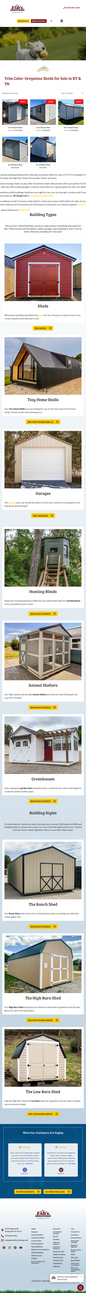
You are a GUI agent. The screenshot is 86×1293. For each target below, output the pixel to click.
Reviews (56, 1239)
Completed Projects (57, 1232)
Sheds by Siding (59, 1254)
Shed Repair (75, 1260)
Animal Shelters (37, 1235)
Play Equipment (37, 1244)
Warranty (74, 1257)
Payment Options (74, 1246)
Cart (72, 1229)
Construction (36, 1241)
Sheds (33, 1229)
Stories (55, 1236)
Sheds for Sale (36, 1256)
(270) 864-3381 (73, 8)
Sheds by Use (58, 1260)
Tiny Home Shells (37, 1238)
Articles (34, 1258)
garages (12, 502)
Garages (34, 1232)
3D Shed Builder (37, 1253)
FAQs (73, 1254)
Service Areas (76, 1238)
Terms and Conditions (75, 1264)
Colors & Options (56, 1243)
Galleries (56, 1266)
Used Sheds (57, 1263)
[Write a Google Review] (20, 1148)
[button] (62, 21)
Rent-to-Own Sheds (76, 1251)
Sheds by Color (58, 1252)
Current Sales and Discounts (38, 1262)
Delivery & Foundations (40, 1250)
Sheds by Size (58, 1257)
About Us (56, 1229)
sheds (40, 315)
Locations (74, 1235)
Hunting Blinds (37, 1247)
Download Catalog (75, 1241)
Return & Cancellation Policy (76, 1269)
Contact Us (75, 1232)
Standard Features (56, 1247)
